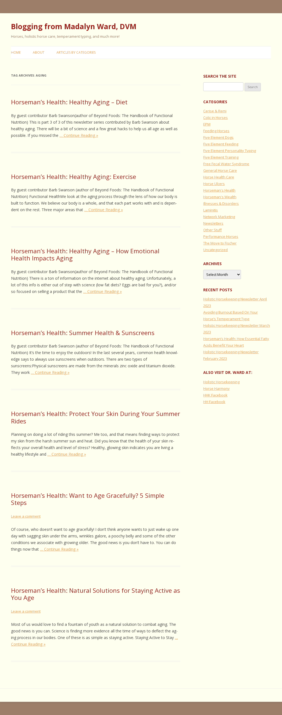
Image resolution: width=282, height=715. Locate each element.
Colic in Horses (215, 117)
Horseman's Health (219, 190)
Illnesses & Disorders (221, 203)
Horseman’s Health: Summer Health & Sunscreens (82, 332)
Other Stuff (212, 229)
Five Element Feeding (220, 144)
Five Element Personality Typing (229, 150)
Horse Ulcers (214, 183)
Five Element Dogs (218, 137)
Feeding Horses (216, 130)
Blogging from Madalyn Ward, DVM (73, 26)
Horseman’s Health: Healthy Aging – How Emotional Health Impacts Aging (85, 254)
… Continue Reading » (78, 135)
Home (16, 52)
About (38, 52)
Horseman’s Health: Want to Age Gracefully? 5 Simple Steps (87, 499)
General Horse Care (220, 170)
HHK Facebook (215, 395)
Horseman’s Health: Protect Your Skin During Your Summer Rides (95, 417)
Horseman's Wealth (219, 196)
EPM (206, 124)
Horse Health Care (218, 177)
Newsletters (213, 223)
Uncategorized (215, 249)
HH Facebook (214, 401)
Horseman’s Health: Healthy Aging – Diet (69, 102)
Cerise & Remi (214, 110)
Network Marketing (219, 216)
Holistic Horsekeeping (221, 381)
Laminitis (210, 210)
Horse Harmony (216, 388)
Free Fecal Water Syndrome (226, 163)
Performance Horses (220, 236)
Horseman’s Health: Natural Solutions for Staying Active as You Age (95, 594)
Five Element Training (220, 157)
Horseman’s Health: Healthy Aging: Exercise (73, 176)
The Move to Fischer (220, 243)
